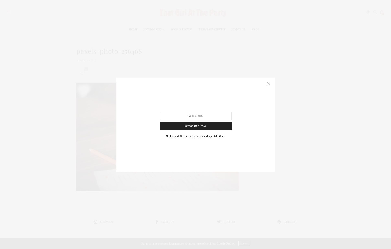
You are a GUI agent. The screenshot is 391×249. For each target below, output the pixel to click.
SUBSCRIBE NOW (195, 125)
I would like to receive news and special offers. (197, 136)
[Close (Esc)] (269, 84)
